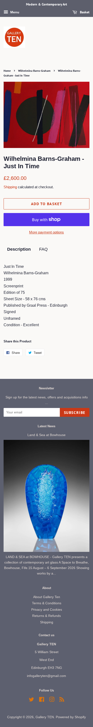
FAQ (43, 249)
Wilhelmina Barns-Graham (34, 70)
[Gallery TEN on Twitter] (31, 700)
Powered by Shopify (71, 717)
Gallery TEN (45, 717)
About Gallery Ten (46, 597)
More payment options (46, 232)
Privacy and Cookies (46, 609)
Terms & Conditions (46, 603)
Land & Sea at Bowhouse (46, 435)
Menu (14, 12)
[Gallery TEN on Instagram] (51, 700)
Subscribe (74, 412)
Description (19, 249)
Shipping (10, 187)
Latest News (46, 426)
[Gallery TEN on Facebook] (41, 700)
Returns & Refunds (46, 616)
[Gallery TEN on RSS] (61, 700)
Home (7, 70)
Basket (84, 12)
